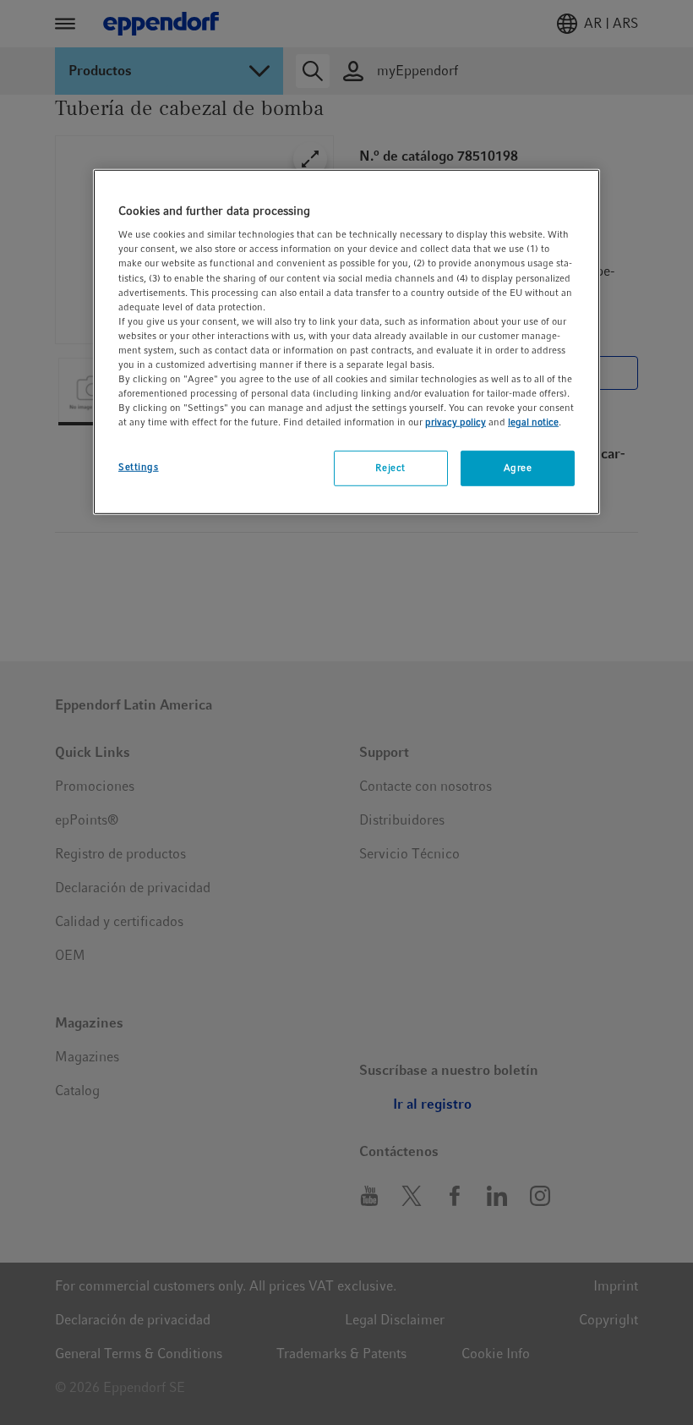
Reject (390, 468)
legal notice (533, 422)
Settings (138, 467)
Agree (518, 468)
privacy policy (455, 422)
